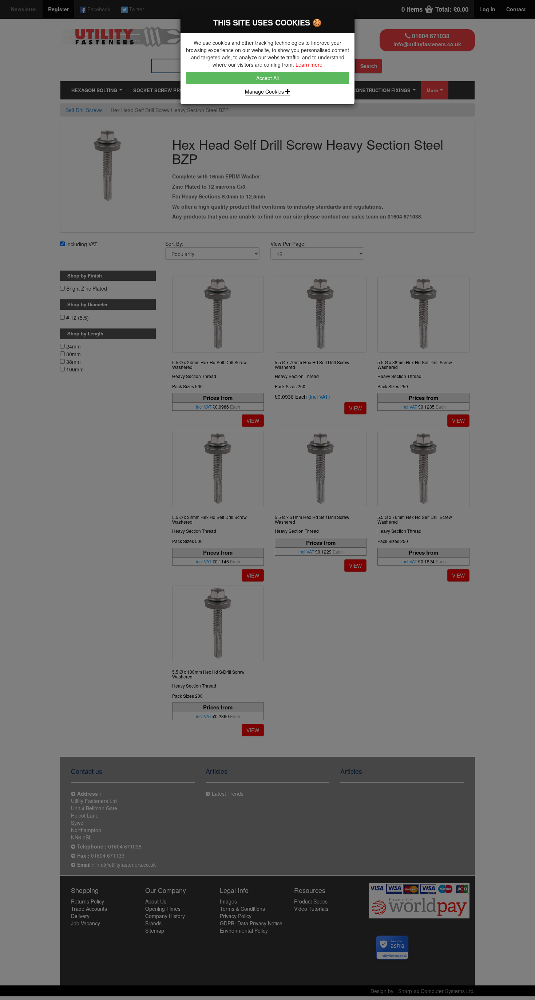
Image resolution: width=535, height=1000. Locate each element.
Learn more (309, 64)
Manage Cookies (265, 91)
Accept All (267, 78)
